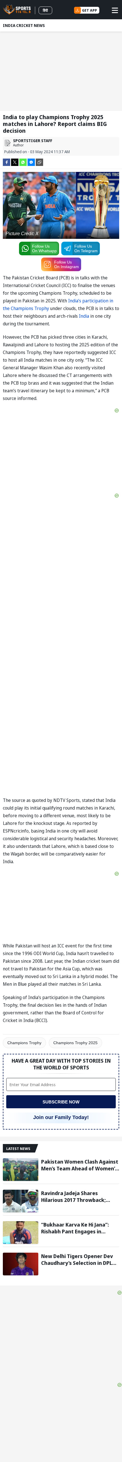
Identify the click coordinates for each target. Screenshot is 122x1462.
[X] (14, 162)
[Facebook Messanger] (31, 162)
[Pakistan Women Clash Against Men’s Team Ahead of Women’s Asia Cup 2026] (20, 1169)
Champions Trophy (24, 1042)
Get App (89, 10)
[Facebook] (6, 162)
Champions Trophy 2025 (75, 1042)
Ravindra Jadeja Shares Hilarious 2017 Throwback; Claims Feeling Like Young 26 (76, 1196)
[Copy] (39, 162)
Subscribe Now (61, 1101)
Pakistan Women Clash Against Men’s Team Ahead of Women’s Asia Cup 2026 (79, 1165)
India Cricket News (24, 25)
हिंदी (45, 10)
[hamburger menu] (115, 10)
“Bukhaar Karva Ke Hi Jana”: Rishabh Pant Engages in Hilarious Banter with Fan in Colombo (75, 1228)
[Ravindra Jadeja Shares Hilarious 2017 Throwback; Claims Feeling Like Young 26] (20, 1201)
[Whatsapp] (23, 162)
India (84, 316)
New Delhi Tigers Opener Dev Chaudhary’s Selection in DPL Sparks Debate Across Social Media (77, 1259)
